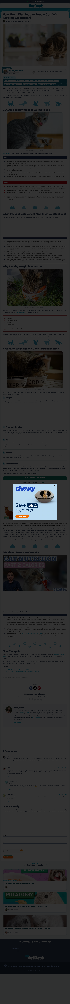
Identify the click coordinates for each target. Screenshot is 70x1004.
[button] (55, 486)
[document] (35, 502)
